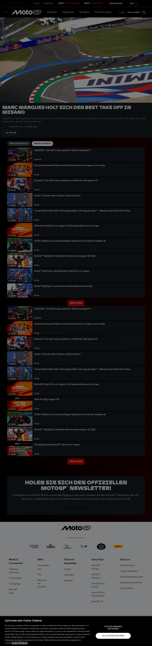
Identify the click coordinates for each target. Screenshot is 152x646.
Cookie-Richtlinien (19, 643)
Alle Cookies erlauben (113, 636)
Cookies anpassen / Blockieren (113, 628)
